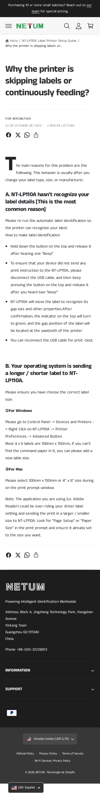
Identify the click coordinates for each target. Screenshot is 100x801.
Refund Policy (25, 753)
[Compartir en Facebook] (8, 135)
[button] (8, 26)
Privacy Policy (48, 753)
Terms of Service (72, 753)
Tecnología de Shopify (61, 772)
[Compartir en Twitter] (18, 135)
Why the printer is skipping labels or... (33, 45)
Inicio (14, 40)
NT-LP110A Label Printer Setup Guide (49, 40)
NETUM (40, 772)
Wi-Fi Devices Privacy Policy (52, 761)
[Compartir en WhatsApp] (27, 135)
